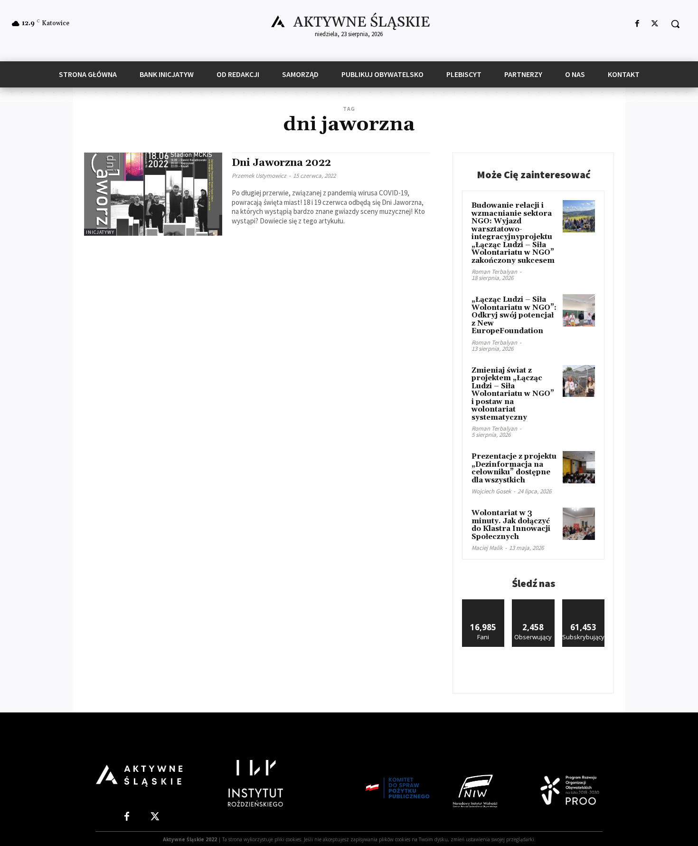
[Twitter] (655, 24)
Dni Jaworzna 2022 (281, 163)
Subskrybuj (583, 602)
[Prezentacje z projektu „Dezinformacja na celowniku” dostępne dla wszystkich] (579, 467)
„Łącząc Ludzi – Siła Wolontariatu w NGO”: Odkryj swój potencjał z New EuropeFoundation (514, 315)
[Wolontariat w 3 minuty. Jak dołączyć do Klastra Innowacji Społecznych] (579, 524)
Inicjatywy (100, 232)
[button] (675, 23)
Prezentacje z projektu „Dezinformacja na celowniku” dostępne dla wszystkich (514, 468)
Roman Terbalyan (494, 272)
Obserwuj (533, 602)
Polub (483, 602)
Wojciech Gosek (491, 491)
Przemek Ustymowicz (259, 176)
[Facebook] (637, 24)
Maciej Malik (487, 548)
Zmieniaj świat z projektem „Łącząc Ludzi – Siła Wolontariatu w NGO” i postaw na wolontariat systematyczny (513, 394)
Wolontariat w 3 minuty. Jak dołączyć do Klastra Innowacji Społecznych (511, 525)
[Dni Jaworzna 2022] (153, 194)
